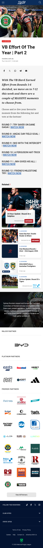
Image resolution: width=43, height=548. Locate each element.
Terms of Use (16, 530)
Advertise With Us (31, 535)
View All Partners (21, 495)
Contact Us (20, 535)
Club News (6, 41)
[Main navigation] (3, 2)
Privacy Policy (26, 530)
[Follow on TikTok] (27, 505)
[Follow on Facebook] (31, 505)
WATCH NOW (17, 127)
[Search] (40, 2)
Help (14, 535)
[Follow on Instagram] (39, 505)
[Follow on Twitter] (35, 505)
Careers (8, 535)
